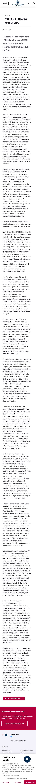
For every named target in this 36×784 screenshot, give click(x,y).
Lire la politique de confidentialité (11, 775)
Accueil (7, 15)
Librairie (22, 753)
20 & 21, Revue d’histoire (12, 698)
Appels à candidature (26, 750)
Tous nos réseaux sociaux (18, 740)
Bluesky (11, 737)
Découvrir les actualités (13, 723)
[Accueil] (18, 3)
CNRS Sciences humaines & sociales (7, 751)
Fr (28, 3)
